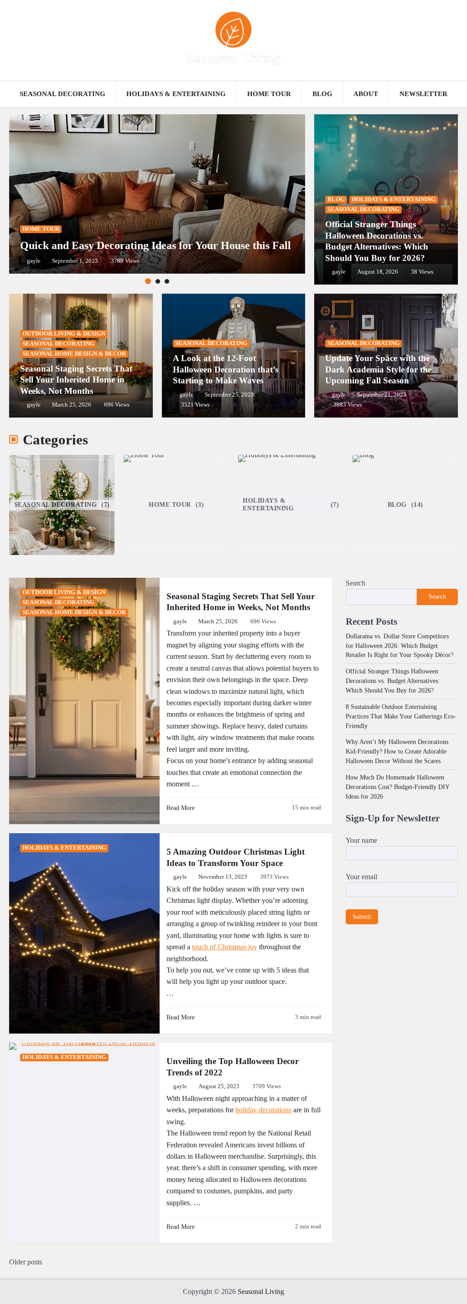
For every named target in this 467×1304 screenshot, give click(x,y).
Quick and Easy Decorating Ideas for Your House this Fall (155, 245)
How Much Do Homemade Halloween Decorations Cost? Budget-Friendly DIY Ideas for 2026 (397, 787)
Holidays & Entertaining (176, 93)
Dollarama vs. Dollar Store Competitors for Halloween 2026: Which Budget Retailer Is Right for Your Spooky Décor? (399, 646)
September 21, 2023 (381, 395)
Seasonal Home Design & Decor (74, 354)
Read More (180, 808)
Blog (322, 93)
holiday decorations (263, 1110)
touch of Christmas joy (224, 947)
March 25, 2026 (71, 405)
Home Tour (269, 93)
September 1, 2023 (75, 261)
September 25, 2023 (229, 395)
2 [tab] (158, 281)
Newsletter (423, 93)
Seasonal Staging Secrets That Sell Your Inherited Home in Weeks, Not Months (76, 380)
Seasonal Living (261, 1291)
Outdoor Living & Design (63, 334)
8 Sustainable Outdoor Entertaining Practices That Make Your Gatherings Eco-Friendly (401, 716)
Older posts (25, 1262)
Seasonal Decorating (62, 93)
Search (355, 583)
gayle (34, 261)
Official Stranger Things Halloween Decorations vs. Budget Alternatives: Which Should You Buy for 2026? (393, 681)
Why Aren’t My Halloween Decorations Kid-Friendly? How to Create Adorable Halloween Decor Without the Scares (397, 751)
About (365, 93)
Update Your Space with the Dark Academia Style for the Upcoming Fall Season (378, 369)
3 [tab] (167, 281)
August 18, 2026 (377, 272)
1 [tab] (148, 281)
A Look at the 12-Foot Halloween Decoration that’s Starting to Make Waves (225, 369)
